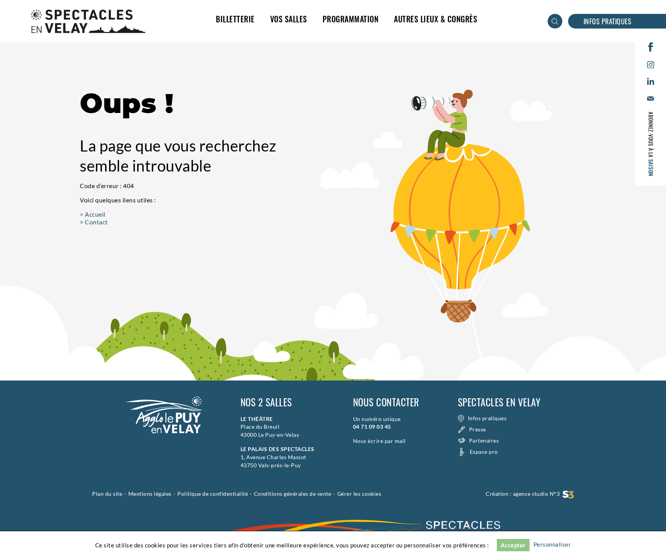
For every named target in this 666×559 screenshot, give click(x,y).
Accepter (513, 545)
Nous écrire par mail (379, 441)
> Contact (94, 222)
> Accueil (93, 214)
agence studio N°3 (538, 493)
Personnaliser (552, 544)
